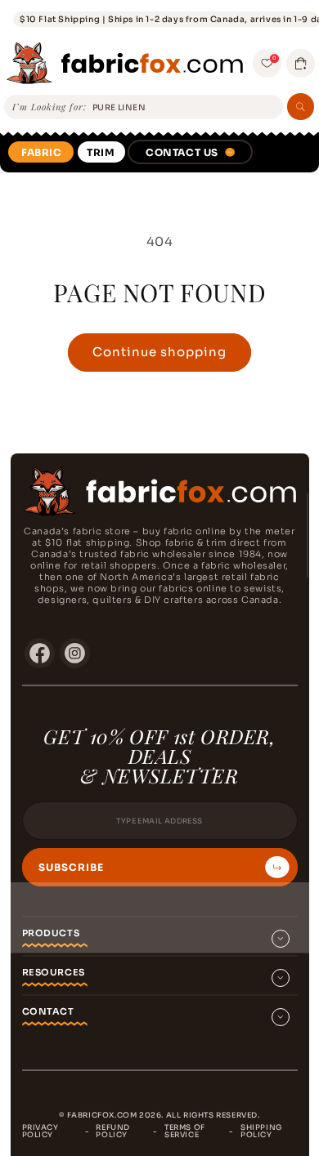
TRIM (101, 152)
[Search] (300, 106)
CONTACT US (182, 152)
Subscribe (71, 867)
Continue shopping (159, 351)
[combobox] (185, 108)
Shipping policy (261, 1131)
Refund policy (113, 1131)
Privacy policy (40, 1131)
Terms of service (184, 1131)
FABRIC (41, 152)
